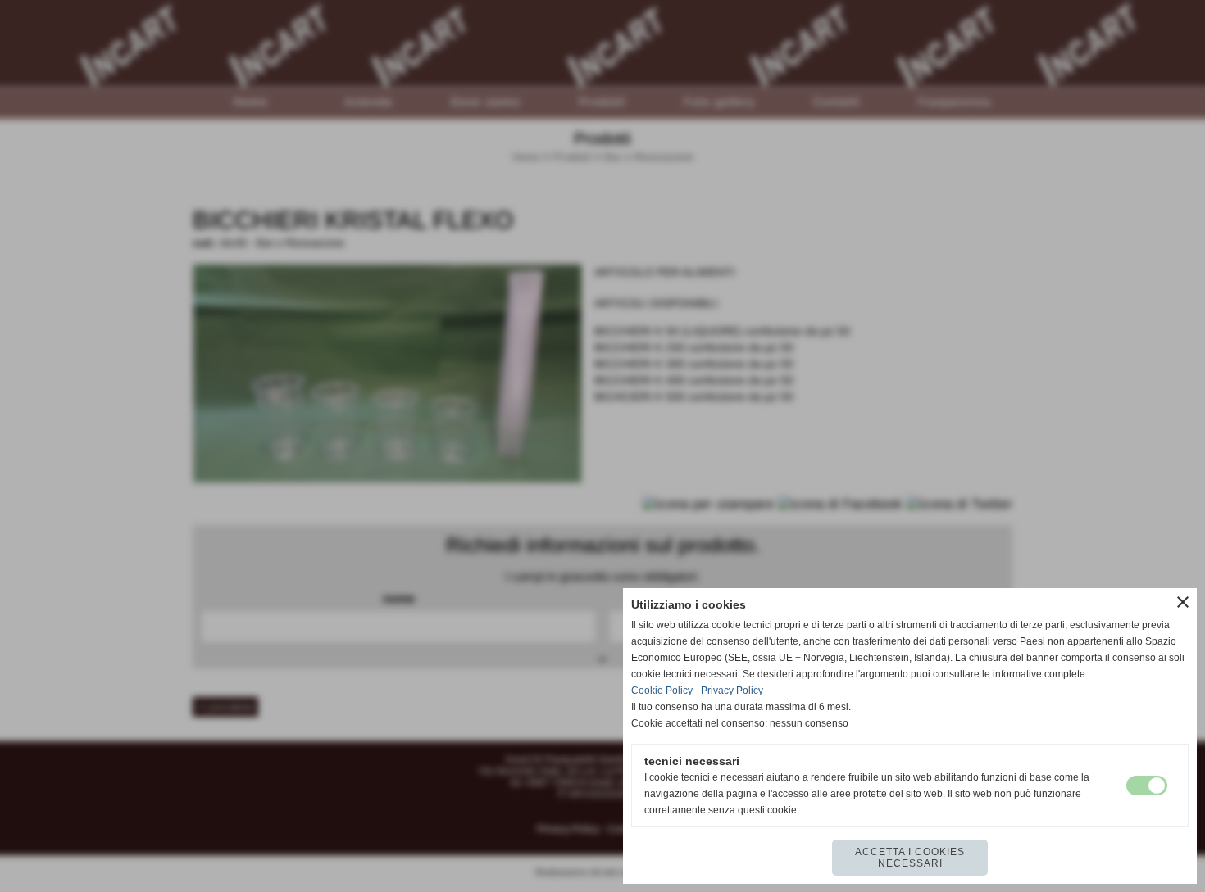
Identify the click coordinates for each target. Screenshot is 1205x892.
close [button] (1183, 602)
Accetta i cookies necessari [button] (910, 857)
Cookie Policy (662, 690)
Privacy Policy (732, 690)
